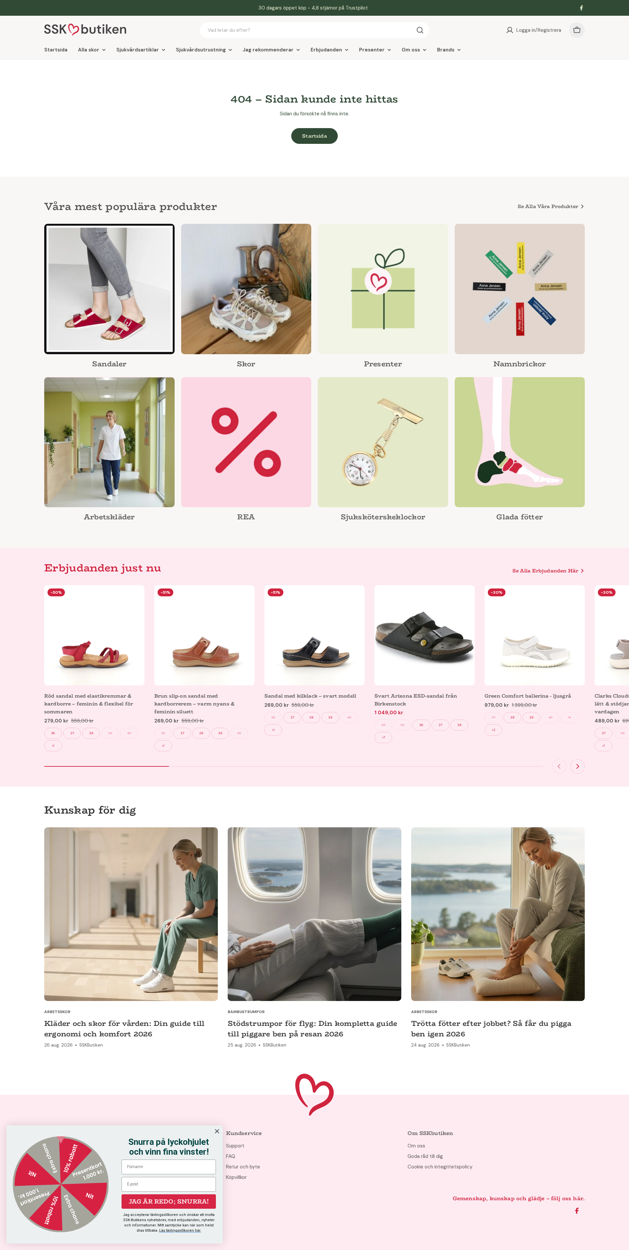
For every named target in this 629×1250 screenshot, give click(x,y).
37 (72, 733)
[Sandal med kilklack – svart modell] (314, 635)
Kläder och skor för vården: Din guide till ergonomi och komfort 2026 (124, 1028)
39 (110, 733)
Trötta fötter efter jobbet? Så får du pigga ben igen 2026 (491, 1028)
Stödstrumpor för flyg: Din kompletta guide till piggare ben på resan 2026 (312, 1028)
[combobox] (314, 30)
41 (569, 717)
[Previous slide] (559, 766)
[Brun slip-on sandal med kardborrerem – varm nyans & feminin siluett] (204, 635)
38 (91, 733)
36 (53, 733)
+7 (383, 737)
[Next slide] (577, 766)
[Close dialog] (217, 1131)
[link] (109, 298)
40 (129, 733)
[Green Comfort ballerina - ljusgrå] (535, 635)
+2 (493, 730)
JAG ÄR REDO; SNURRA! (169, 1201)
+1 (53, 745)
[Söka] (420, 30)
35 (402, 725)
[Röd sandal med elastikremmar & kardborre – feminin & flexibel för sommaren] (94, 635)
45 (383, 725)
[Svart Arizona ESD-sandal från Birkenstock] (424, 635)
